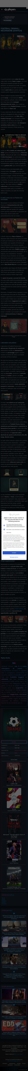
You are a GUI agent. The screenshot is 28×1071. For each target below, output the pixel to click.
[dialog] (14, 535)
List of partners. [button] (17, 540)
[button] (14, 533)
